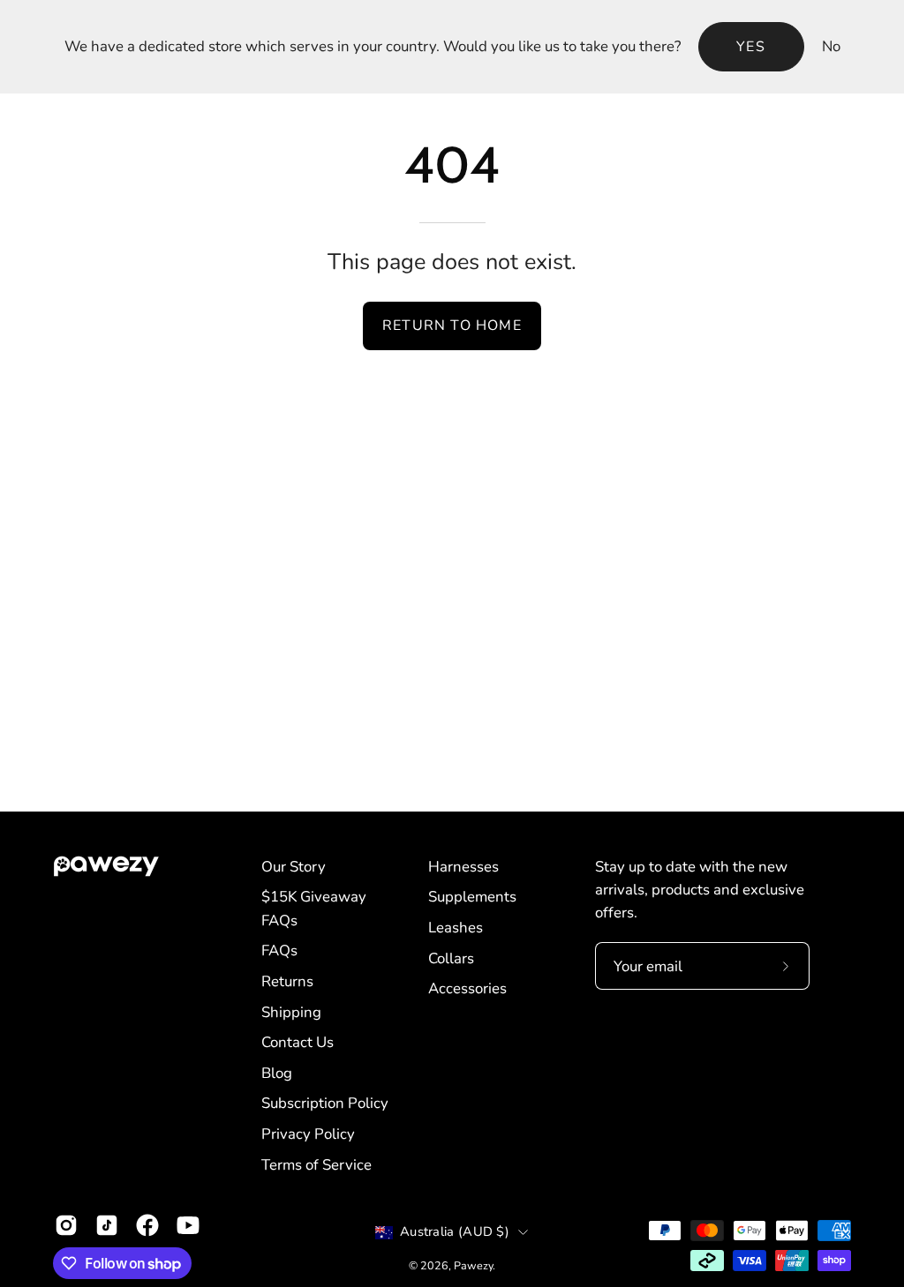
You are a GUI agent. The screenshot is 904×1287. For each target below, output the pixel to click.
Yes (750, 46)
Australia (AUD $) (454, 1231)
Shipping (291, 1012)
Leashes (455, 927)
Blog (276, 1073)
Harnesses (463, 867)
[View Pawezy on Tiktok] (107, 1225)
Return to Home (452, 325)
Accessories (467, 988)
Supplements (472, 897)
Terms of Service (316, 1165)
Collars (451, 958)
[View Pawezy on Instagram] (66, 1225)
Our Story (293, 867)
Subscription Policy (324, 1103)
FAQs (279, 950)
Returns (287, 981)
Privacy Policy (308, 1134)
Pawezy (473, 1265)
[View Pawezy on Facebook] (147, 1225)
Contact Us (297, 1042)
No (831, 46)
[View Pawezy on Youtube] (188, 1225)
